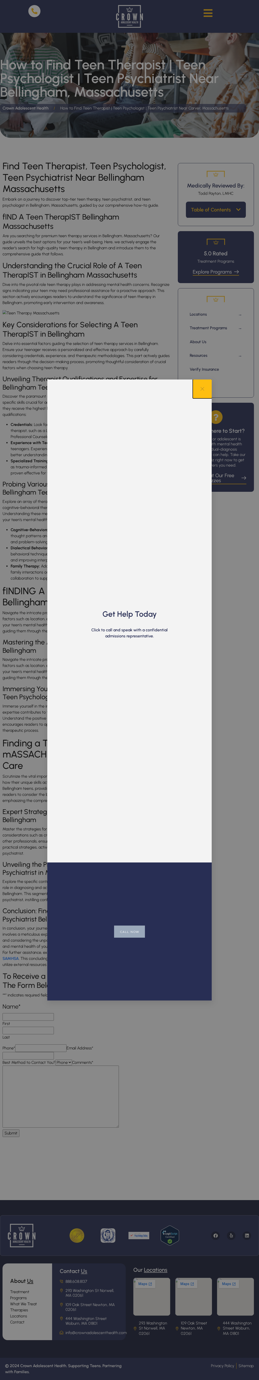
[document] (129, 690)
